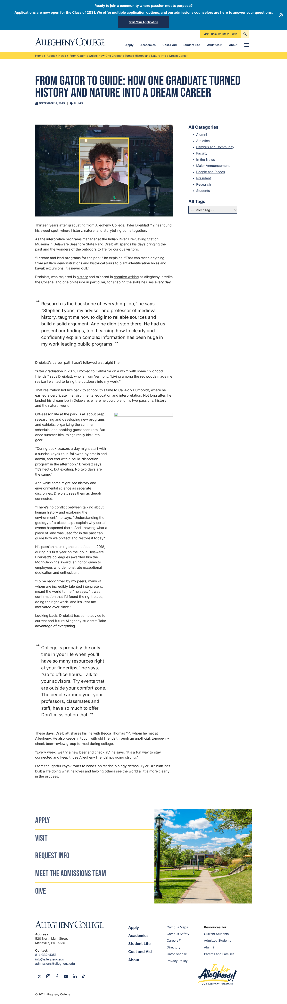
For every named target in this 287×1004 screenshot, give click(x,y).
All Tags (196, 201)
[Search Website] (245, 34)
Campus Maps (177, 927)
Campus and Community (215, 147)
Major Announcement (213, 166)
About (233, 45)
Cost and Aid (140, 951)
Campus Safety (178, 934)
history (82, 277)
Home (39, 55)
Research (203, 184)
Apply (129, 45)
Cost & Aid (169, 45)
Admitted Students (217, 940)
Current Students (216, 934)
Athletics (213, 45)
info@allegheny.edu (49, 959)
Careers (172, 940)
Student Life (192, 45)
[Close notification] (280, 15)
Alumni (201, 135)
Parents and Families (219, 954)
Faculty (201, 153)
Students (203, 191)
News (62, 55)
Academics (148, 45)
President (203, 178)
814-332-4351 (45, 955)
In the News (205, 160)
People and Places (210, 172)
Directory (173, 947)
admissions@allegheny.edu (55, 963)
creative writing (126, 277)
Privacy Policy (177, 961)
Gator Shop (175, 954)
